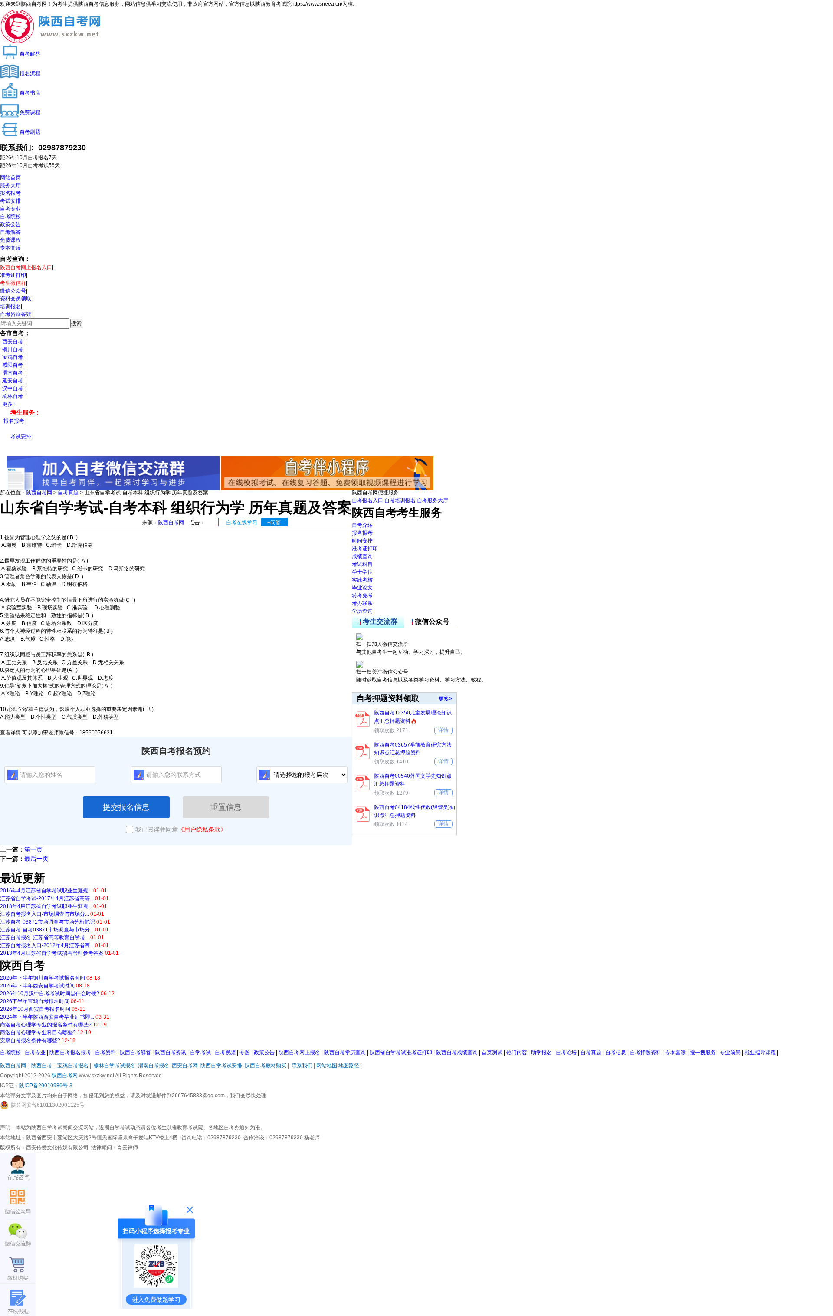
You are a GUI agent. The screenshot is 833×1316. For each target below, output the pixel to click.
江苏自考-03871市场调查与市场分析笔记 (47, 922)
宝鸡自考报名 (73, 1066)
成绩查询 (362, 556)
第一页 (33, 849)
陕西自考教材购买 (265, 1066)
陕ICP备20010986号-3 (45, 1085)
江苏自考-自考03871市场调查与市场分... (47, 930)
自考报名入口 (367, 500)
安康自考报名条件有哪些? (30, 1040)
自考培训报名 (400, 500)
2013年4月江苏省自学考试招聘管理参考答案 (52, 953)
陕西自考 (41, 1066)
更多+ (9, 404)
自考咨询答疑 (15, 314)
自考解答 (10, 232)
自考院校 (10, 217)
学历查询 (362, 611)
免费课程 (10, 240)
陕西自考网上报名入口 (26, 267)
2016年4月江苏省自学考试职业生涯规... (46, 891)
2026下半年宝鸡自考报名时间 (34, 1001)
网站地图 (326, 1066)
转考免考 (362, 595)
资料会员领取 (15, 299)
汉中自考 (12, 388)
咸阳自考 (12, 365)
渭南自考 (12, 373)
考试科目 (362, 564)
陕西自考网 (39, 493)
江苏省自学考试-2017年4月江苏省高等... (47, 898)
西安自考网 (185, 1066)
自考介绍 (362, 525)
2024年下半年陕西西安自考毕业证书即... (47, 1017)
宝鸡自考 (12, 357)
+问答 (274, 523)
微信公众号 (13, 291)
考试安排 (10, 201)
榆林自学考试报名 (114, 1066)
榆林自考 (12, 396)
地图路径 (349, 1066)
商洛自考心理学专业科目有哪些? (38, 1033)
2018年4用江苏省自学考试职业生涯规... (46, 906)
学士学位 (362, 572)
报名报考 (10, 193)
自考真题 (68, 493)
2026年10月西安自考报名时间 (35, 1009)
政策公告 (10, 224)
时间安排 (362, 541)
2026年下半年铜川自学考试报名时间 (42, 978)
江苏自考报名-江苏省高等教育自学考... (44, 937)
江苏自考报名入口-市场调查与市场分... (44, 914)
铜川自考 (12, 349)
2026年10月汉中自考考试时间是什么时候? (49, 993)
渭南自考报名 (153, 1066)
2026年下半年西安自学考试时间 (37, 986)
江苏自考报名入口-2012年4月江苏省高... (47, 945)
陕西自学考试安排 (221, 1066)
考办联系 (362, 603)
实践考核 (362, 580)
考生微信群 (13, 283)
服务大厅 (10, 185)
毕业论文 (362, 588)
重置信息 (226, 807)
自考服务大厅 (432, 500)
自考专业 (10, 209)
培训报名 (10, 306)
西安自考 (12, 342)
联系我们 (302, 1066)
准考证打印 (13, 275)
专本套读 (10, 248)
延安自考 (12, 381)
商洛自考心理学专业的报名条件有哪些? (46, 1025)
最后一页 (36, 858)
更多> (445, 699)
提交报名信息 (126, 807)
